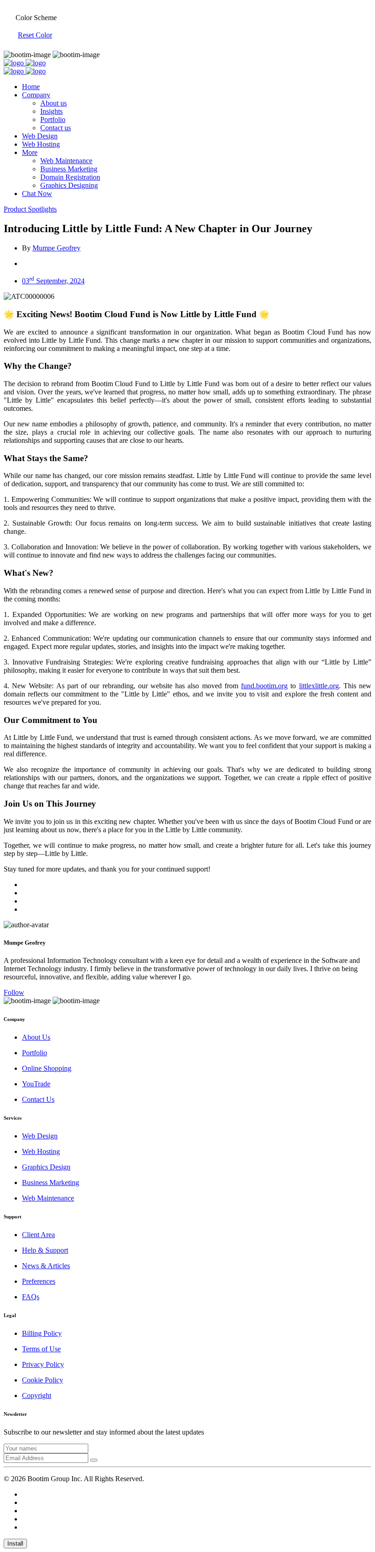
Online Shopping (46, 1068)
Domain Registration (70, 177)
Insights (51, 111)
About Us (36, 1037)
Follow (14, 992)
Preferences (38, 1281)
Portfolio (52, 119)
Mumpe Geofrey (56, 248)
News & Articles (46, 1266)
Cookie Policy (42, 1380)
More (30, 152)
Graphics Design (46, 1167)
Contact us (55, 128)
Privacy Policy (43, 1364)
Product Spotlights (30, 209)
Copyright (36, 1395)
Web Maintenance (66, 161)
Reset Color (35, 35)
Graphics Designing (69, 185)
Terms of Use (41, 1349)
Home (31, 86)
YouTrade (36, 1084)
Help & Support (45, 1250)
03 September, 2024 (53, 281)
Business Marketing (68, 169)
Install (15, 1543)
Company (36, 95)
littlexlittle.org (319, 686)
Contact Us (38, 1099)
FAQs (30, 1297)
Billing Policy (42, 1333)
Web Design (40, 136)
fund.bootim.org (264, 686)
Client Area (38, 1234)
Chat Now (37, 193)
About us (53, 103)
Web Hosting (41, 144)
